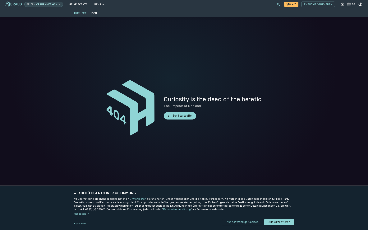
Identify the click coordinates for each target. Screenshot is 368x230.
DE (353, 4)
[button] (184, 214)
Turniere (80, 13)
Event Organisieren (318, 4)
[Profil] (360, 4)
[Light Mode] (342, 4)
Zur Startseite (182, 115)
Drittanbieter (137, 198)
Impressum (80, 223)
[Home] (13, 4)
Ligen (93, 13)
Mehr (97, 4)
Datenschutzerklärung (177, 209)
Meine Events (78, 4)
